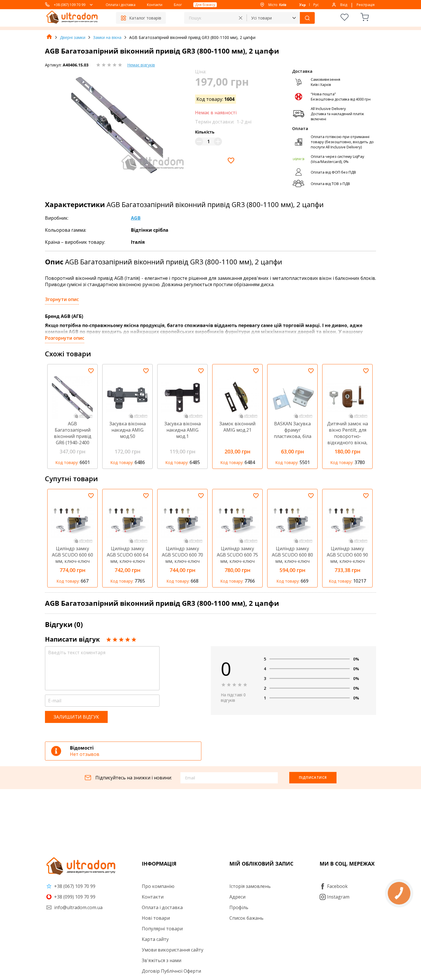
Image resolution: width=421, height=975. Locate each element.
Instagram (338, 897)
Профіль (238, 907)
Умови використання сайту (172, 950)
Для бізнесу (205, 4)
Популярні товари (162, 928)
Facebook (337, 886)
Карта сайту (155, 939)
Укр (302, 4)
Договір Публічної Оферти (171, 971)
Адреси (237, 897)
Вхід (343, 4)
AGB (136, 218)
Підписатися (313, 777)
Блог (178, 4)
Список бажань (246, 918)
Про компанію (158, 886)
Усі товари (261, 18)
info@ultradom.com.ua (78, 907)
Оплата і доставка (120, 4)
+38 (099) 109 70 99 (74, 897)
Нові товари (156, 918)
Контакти (154, 4)
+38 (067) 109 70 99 (69, 4)
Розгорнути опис (64, 338)
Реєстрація (366, 4)
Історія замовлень (250, 886)
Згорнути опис (62, 299)
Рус (316, 4)
